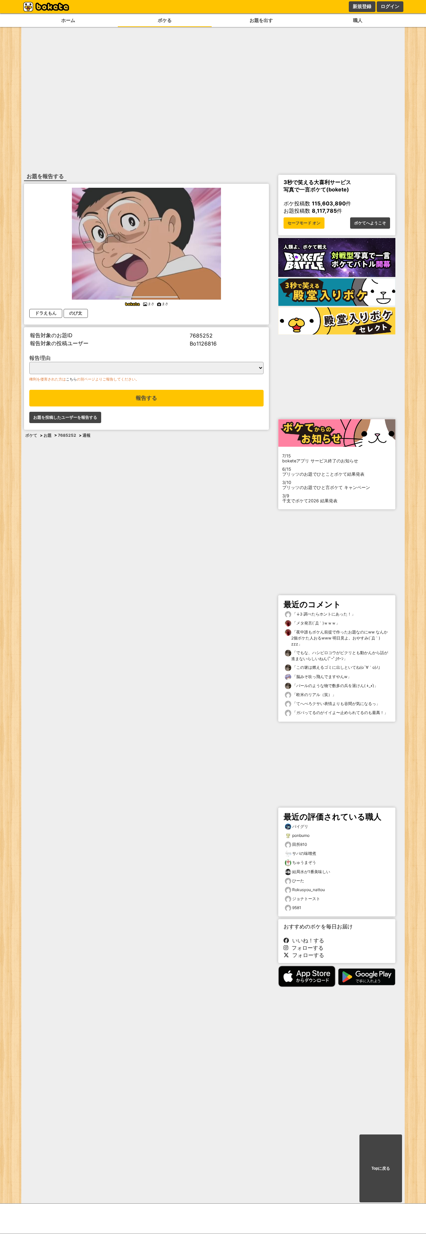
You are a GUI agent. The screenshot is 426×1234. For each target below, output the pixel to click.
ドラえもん (46, 313)
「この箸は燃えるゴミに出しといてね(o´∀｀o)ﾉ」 (336, 667)
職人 (357, 20)
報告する (146, 398)
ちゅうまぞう (304, 862)
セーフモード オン (304, 223)
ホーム (68, 20)
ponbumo (301, 835)
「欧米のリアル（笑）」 (313, 694)
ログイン (390, 6)
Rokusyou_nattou (308, 889)
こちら (71, 379)
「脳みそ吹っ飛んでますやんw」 (321, 676)
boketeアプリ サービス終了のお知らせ (320, 458)
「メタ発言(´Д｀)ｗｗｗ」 (315, 622)
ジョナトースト (306, 898)
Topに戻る (380, 1168)
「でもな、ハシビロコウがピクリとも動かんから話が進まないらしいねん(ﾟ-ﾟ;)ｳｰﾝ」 (339, 655)
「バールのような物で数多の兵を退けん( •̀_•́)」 (334, 685)
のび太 (75, 313)
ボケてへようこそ (370, 223)
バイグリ (300, 826)
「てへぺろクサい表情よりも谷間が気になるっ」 (335, 703)
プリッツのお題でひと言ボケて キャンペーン (326, 485)
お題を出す (261, 20)
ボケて (31, 435)
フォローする (305, 947)
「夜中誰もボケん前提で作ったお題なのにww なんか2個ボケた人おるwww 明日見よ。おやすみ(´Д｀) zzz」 (339, 637)
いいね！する (306, 940)
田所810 (299, 844)
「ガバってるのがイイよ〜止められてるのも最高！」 (339, 712)
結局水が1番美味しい (311, 871)
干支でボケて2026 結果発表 (309, 498)
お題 (48, 435)
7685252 (67, 435)
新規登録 (362, 6)
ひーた (298, 880)
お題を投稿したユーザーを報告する (65, 417)
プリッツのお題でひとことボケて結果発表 (323, 472)
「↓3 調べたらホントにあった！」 (323, 614)
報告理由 (40, 358)
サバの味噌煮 (304, 853)
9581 (296, 907)
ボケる (165, 20)
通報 (87, 435)
